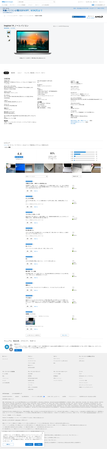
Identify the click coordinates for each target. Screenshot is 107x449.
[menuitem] (12, 5)
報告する (36, 190)
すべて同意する (38, 444)
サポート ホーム (57, 358)
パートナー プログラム (58, 380)
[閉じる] (42, 433)
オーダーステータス (32, 360)
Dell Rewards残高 (31, 367)
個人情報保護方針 (25, 396)
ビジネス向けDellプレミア (100, 4)
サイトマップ (5, 359)
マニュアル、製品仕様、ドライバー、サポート (34, 72)
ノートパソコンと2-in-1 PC (12, 15)
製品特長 (13, 72)
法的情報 (64, 396)
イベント (80, 378)
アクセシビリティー (73, 396)
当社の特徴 (30, 373)
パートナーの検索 (57, 373)
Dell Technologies (5, 393)
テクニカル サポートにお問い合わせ (61, 360)
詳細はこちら (18, 350)
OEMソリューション (57, 378)
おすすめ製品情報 (5, 382)
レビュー (20, 72)
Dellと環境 (73, 123)
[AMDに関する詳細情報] (99, 17)
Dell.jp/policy (17, 420)
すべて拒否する (29, 444)
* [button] (15, 111)
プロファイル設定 (31, 363)
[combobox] (36, 2)
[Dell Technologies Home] (7, 2)
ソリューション (5, 378)
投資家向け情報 (31, 380)
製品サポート (30, 365)
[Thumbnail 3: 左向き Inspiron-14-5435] (8, 40)
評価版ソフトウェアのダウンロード (86, 387)
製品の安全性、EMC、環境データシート (80, 120)
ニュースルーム (31, 382)
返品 (54, 363)
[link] (89, 2)
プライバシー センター (83, 382)
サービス (4, 380)
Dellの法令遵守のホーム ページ (78, 122)
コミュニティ (81, 358)
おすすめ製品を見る (7, 12)
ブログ (80, 373)
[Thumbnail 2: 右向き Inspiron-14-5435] (8, 36)
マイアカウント (31, 358)
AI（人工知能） (5, 373)
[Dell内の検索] (54, 2)
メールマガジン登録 (83, 380)
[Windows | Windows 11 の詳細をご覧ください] (79, 17)
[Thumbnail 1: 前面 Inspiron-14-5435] (8, 32)
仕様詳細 (6, 72)
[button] (81, 2)
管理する (8, 444)
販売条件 (17, 396)
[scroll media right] (102, 168)
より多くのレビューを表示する (33, 335)
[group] (32, 42)
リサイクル (30, 384)
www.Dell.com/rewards (91, 412)
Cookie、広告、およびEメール (53, 396)
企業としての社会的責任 (33, 387)
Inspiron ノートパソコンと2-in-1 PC (26, 15)
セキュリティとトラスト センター (85, 384)
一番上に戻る (64, 335)
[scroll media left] (5, 168)
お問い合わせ (81, 360)
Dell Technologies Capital (32, 378)
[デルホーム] (4, 15)
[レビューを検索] (47, 176)
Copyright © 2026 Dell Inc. (7, 396)
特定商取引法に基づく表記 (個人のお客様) (88, 396)
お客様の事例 (30, 389)
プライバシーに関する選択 (37, 396)
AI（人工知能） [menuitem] (5, 4)
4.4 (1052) (13, 28)
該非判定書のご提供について (8, 399)
